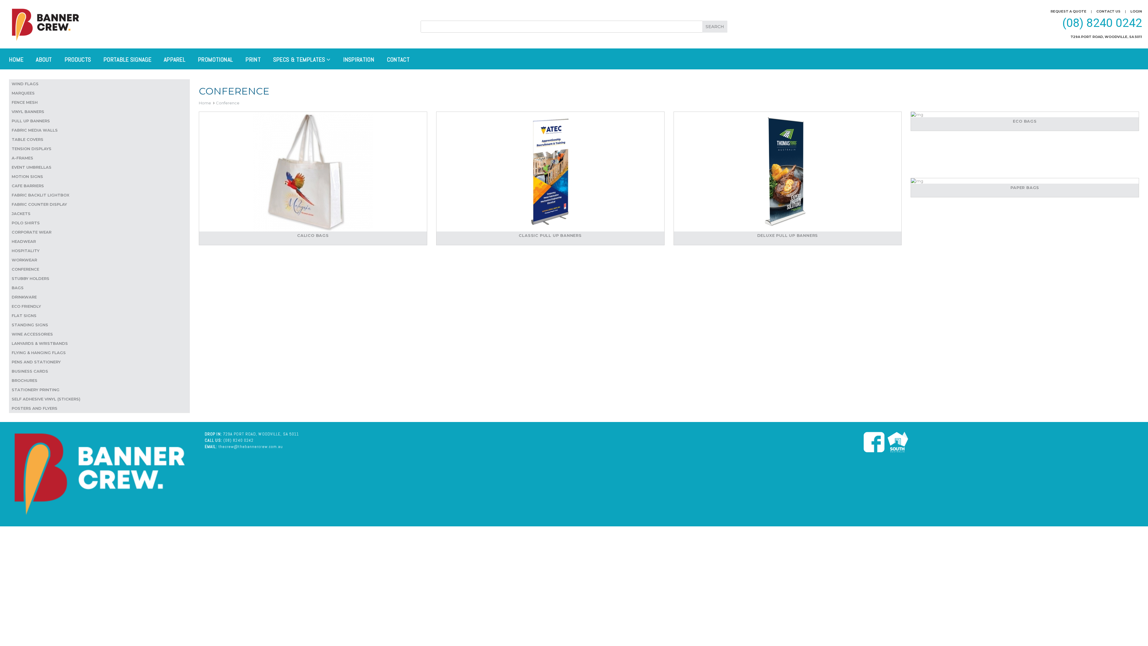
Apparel (174, 59)
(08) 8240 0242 (1102, 23)
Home (16, 59)
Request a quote (1068, 11)
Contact (398, 59)
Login (1136, 11)
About (44, 59)
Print (253, 59)
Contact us (1108, 11)
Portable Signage (127, 59)
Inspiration (358, 59)
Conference (227, 102)
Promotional (215, 59)
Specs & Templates (299, 59)
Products (78, 59)
